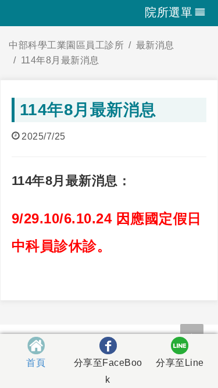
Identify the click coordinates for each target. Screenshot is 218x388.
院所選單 (168, 12)
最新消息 (155, 45)
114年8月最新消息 (60, 60)
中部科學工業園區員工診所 (66, 45)
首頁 (35, 363)
